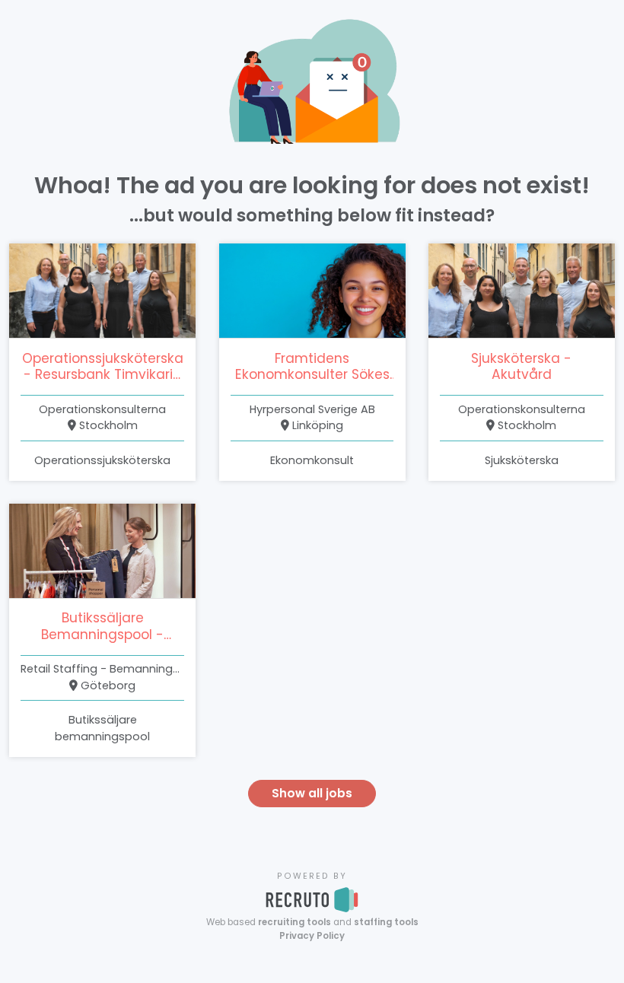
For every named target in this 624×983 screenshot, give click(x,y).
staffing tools (386, 922)
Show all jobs (312, 793)
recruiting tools (294, 922)
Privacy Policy (312, 936)
